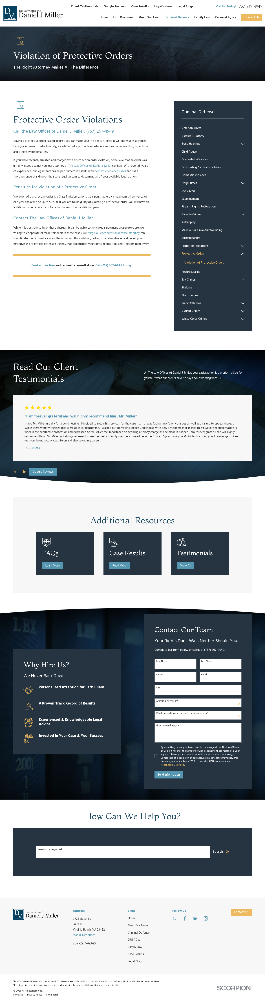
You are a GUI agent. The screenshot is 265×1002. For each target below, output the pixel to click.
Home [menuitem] (104, 17)
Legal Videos (163, 6)
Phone (159, 674)
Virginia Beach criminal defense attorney (114, 233)
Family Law (135, 947)
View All (185, 565)
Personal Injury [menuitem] (225, 17)
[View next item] (24, 471)
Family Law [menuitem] (202, 17)
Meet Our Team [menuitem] (149, 17)
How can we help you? (168, 725)
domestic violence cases (110, 171)
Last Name (206, 661)
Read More (120, 565)
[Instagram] (206, 918)
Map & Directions (84, 935)
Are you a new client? (168, 701)
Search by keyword (50, 849)
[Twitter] (174, 918)
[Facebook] (185, 918)
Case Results (140, 6)
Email (204, 674)
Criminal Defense (139, 932)
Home (132, 918)
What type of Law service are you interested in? (182, 713)
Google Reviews (115, 6)
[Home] (33, 13)
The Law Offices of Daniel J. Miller (89, 165)
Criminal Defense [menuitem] (177, 17)
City (158, 688)
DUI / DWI (134, 939)
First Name (161, 661)
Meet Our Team (138, 925)
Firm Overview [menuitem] (123, 17)
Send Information (169, 774)
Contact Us (252, 17)
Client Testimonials (84, 6)
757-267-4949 (250, 6)
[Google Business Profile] (195, 918)
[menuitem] (213, 128)
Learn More (52, 565)
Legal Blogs (185, 6)
